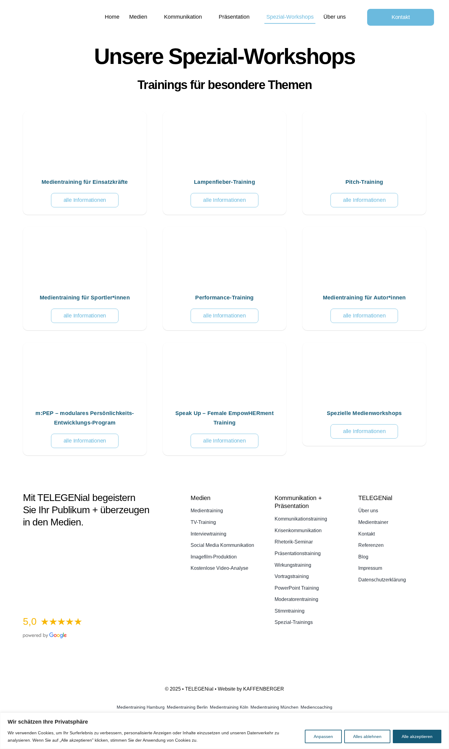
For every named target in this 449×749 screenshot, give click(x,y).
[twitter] (36, 541)
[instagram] (47, 541)
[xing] (80, 541)
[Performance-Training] (225, 278)
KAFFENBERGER (263, 689)
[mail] (91, 541)
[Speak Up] (225, 399)
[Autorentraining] (364, 278)
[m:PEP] (85, 399)
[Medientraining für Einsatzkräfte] (85, 163)
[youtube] (58, 541)
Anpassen (323, 736)
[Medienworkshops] (364, 394)
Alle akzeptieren (417, 736)
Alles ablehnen (367, 736)
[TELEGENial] (56, 13)
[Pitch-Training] (364, 163)
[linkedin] (69, 541)
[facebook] (25, 541)
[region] (224, 731)
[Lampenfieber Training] (225, 163)
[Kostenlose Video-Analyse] (87, 560)
